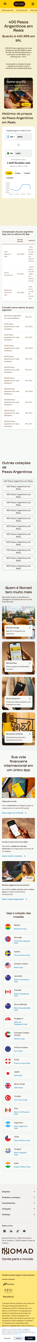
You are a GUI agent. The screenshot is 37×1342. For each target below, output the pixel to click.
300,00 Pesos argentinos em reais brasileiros (11, 402)
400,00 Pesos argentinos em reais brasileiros (11, 413)
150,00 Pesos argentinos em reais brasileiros (11, 380)
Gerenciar (7, 1338)
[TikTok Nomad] (17, 1231)
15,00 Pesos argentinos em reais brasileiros (11, 337)
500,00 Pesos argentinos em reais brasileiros (11, 423)
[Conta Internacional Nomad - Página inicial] (5, 4)
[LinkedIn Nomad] (11, 1231)
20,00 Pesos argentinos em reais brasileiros (11, 348)
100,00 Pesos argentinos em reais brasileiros (11, 369)
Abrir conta (19, 4)
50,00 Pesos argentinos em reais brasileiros (11, 358)
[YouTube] (24, 1231)
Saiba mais (17, 1334)
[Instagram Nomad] (4, 1231)
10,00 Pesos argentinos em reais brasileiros (11, 326)
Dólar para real (7, 10)
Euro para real (22, 10)
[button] (33, 4)
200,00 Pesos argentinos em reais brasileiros (11, 391)
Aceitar (30, 1338)
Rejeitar (18, 1338)
